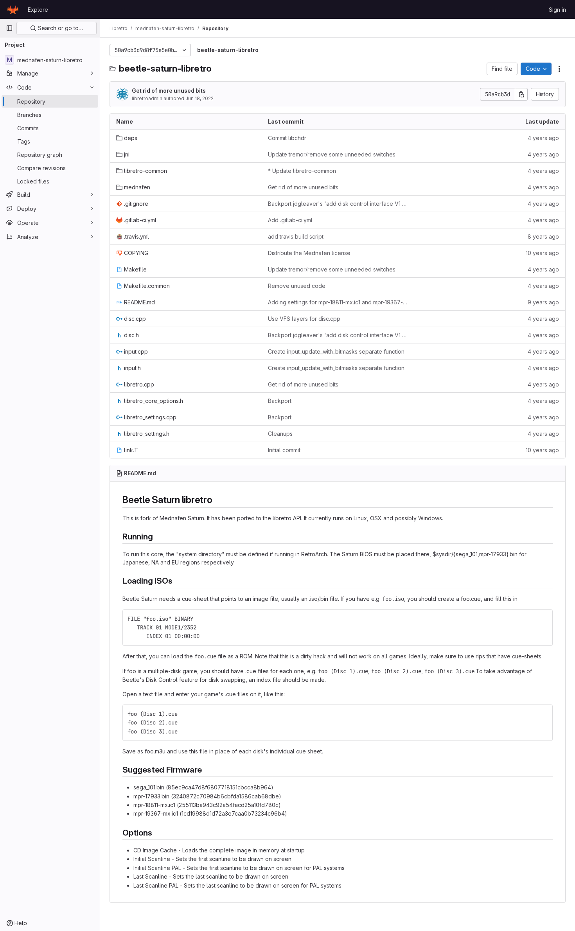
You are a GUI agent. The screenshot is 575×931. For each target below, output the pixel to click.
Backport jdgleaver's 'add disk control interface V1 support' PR (337, 203)
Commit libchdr (287, 138)
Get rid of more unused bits (169, 90)
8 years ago (543, 236)
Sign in (557, 9)
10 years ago (542, 253)
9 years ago (543, 302)
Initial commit (284, 450)
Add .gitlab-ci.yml (290, 220)
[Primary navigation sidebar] (9, 28)
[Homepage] (13, 9)
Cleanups (280, 433)
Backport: (280, 400)
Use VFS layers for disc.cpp (304, 318)
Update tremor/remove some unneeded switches (331, 154)
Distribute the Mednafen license (309, 253)
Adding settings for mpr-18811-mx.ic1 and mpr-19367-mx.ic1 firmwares (337, 302)
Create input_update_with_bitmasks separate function (336, 351)
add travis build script (295, 236)
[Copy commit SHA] (521, 94)
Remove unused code (296, 285)
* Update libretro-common (302, 170)
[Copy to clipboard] (543, 619)
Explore (38, 9)
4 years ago (543, 138)
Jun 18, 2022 (199, 98)
